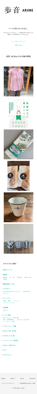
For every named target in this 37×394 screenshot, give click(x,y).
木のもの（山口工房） (23, 319)
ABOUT (13, 378)
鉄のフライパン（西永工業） (11, 318)
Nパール (5, 293)
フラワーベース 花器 (9, 326)
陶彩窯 (5, 277)
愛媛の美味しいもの (9, 284)
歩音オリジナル (7, 270)
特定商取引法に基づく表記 (27, 383)
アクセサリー (7, 288)
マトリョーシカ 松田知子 (11, 340)
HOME (3, 378)
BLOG (22, 378)
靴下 (9, 301)
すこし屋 (12, 277)
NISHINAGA (26, 291)
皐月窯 (5, 279)
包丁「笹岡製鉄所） (9, 319)
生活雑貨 (5, 307)
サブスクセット (7, 355)
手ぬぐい (5, 310)
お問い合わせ (18, 45)
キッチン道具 (7, 315)
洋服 (4, 301)
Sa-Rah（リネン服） (9, 335)
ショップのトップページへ (18, 41)
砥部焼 (5, 274)
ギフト (5, 350)
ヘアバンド (16, 301)
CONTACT (32, 378)
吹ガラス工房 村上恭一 (10, 331)
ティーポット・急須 (9, 321)
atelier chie (27, 277)
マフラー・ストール (9, 302)
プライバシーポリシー (8, 383)
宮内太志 (19, 277)
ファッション (7, 298)
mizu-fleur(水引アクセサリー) (12, 291)
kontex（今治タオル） (10, 345)
